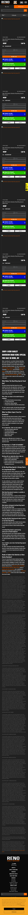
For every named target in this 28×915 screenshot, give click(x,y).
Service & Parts (13, 885)
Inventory (13, 878)
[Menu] (25, 2)
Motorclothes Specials (13, 891)
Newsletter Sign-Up (13, 874)
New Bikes (13, 879)
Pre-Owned (13, 881)
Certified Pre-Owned (13, 882)
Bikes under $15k (13, 884)
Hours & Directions (13, 869)
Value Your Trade (13, 876)
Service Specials (13, 888)
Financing (13, 871)
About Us (13, 867)
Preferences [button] (4, 905)
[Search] (25, 10)
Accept (14, 908)
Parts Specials (13, 890)
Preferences (14, 911)
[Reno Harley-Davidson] (6, 3)
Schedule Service (13, 887)
